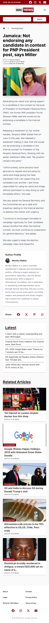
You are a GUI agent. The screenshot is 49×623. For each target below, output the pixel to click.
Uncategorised (17, 28)
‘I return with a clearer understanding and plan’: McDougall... (23, 335)
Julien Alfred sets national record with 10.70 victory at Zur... (22, 366)
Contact (28, 592)
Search (39, 19)
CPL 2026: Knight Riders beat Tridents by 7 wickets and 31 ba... (24, 350)
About (5, 592)
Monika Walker (15, 60)
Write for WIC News (11, 603)
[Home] (4, 28)
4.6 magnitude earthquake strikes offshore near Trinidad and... (24, 358)
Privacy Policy (31, 597)
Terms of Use (30, 603)
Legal (5, 597)
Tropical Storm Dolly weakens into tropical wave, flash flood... (24, 343)
